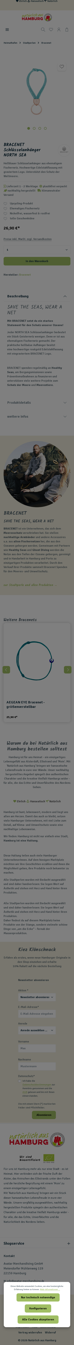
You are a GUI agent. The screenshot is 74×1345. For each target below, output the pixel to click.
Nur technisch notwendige (38, 1297)
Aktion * (23, 990)
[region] (37, 98)
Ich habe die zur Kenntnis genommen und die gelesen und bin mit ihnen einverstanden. (38, 1088)
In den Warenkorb (37, 261)
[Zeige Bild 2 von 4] (34, 128)
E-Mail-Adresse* (28, 1007)
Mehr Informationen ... (50, 1289)
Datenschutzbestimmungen (36, 1084)
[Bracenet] (64, 150)
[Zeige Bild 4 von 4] (45, 128)
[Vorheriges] (6, 669)
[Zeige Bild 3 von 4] (39, 128)
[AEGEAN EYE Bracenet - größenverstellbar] (37, 661)
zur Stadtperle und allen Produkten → (30, 585)
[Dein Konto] (59, 29)
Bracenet (25, 275)
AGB (24, 1092)
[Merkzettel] (51, 29)
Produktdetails (19, 402)
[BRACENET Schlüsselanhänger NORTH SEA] (37, 91)
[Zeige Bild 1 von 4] (28, 128)
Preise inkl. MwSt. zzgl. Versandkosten (28, 239)
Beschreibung (18, 296)
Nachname (24, 1059)
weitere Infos (17, 416)
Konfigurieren (38, 1308)
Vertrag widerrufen (30, 1332)
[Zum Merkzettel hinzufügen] (61, 66)
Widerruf (50, 1332)
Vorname (23, 1041)
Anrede (22, 1023)
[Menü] (7, 29)
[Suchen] (43, 29)
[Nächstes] (67, 669)
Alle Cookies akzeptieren (38, 1319)
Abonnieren (43, 1115)
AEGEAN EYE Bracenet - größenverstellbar (25, 704)
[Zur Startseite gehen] (37, 17)
